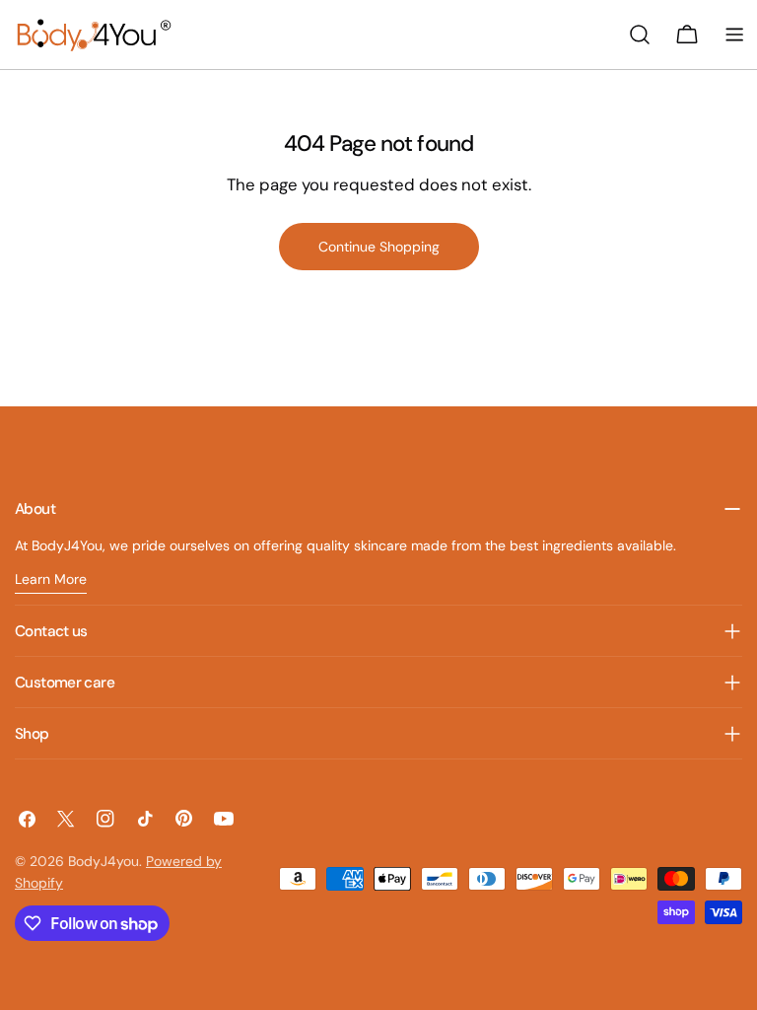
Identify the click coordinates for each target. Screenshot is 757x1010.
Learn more (51, 579)
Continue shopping (379, 246)
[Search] (639, 34)
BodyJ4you (103, 861)
